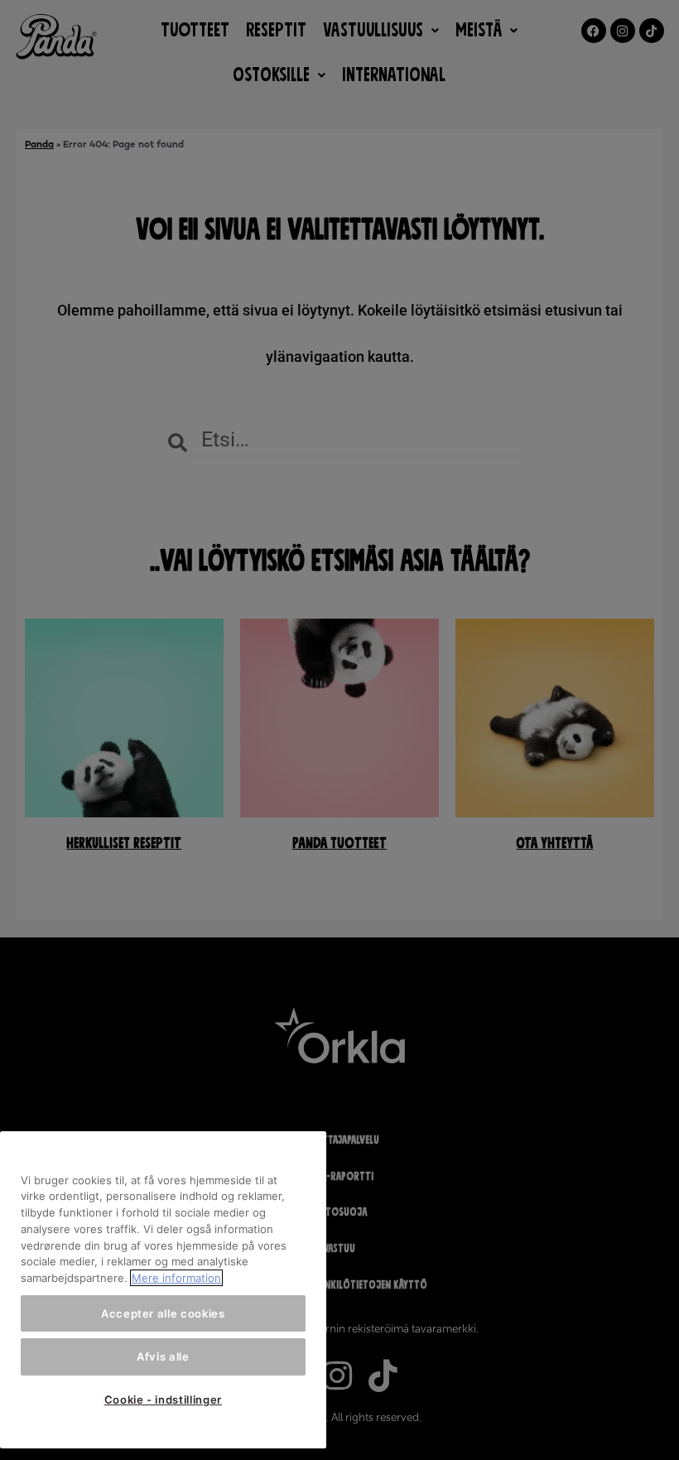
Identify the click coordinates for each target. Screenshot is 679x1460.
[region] (163, 1290)
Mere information (176, 1277)
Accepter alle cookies (163, 1313)
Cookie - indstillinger (163, 1399)
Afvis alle (163, 1356)
